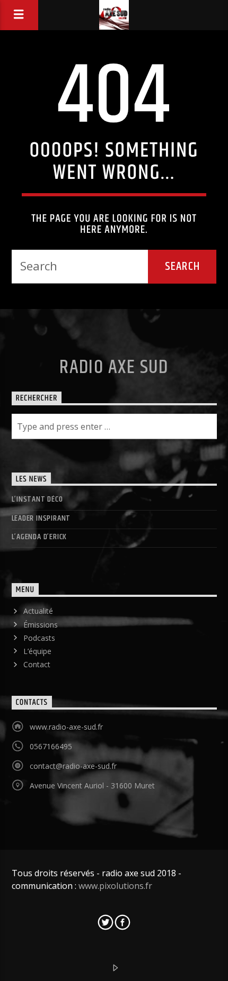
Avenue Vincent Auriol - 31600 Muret (92, 785)
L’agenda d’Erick (39, 537)
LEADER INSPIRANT (41, 518)
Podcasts (39, 638)
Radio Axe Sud (114, 368)
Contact (36, 664)
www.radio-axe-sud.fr (66, 727)
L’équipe (37, 651)
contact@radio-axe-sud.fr (73, 766)
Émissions (40, 625)
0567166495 (51, 746)
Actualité (38, 611)
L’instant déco (37, 499)
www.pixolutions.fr (115, 886)
